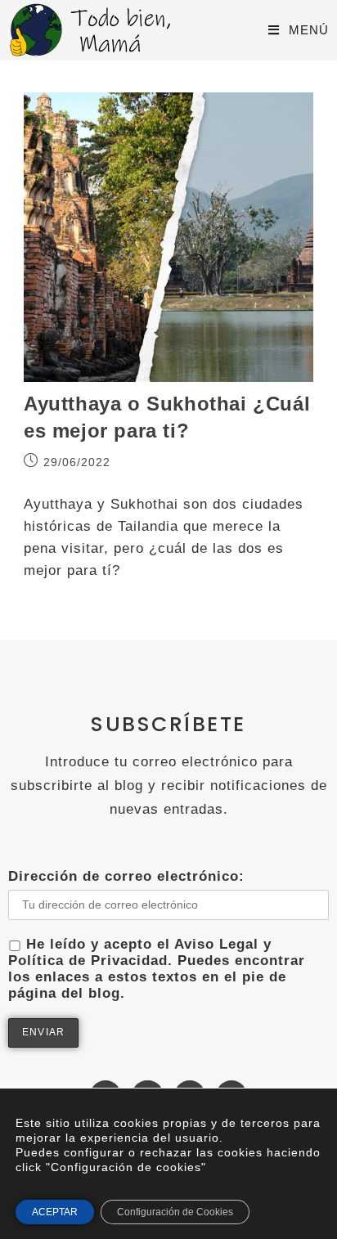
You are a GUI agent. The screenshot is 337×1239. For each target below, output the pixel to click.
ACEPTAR (55, 1212)
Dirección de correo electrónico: (126, 876)
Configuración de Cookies (175, 1212)
